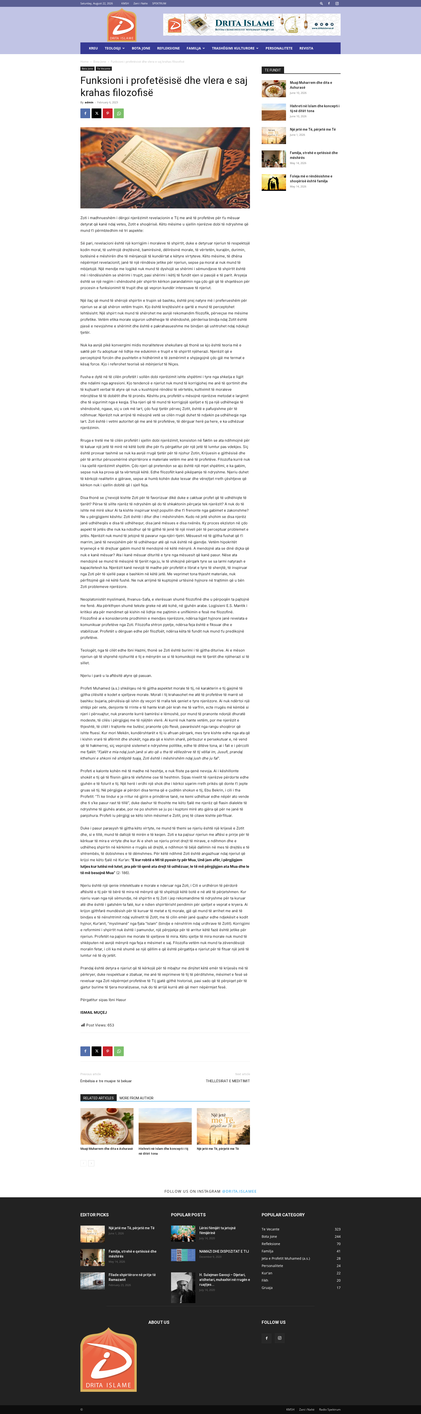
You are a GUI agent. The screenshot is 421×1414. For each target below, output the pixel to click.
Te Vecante (103, 68)
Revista (306, 48)
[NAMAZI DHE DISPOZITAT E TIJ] (183, 1255)
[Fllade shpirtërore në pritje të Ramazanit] (92, 1280)
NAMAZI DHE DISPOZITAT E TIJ (224, 1251)
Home (84, 61)
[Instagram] (337, 3)
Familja (194, 48)
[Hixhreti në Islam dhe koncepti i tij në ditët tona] (165, 1126)
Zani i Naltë (307, 1409)
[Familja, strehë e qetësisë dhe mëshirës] (274, 158)
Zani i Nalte (141, 3)
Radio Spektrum (330, 1409)
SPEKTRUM (159, 3)
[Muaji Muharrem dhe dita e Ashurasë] (107, 1126)
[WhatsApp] (119, 113)
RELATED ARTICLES (98, 1098)
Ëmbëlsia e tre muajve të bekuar (106, 1081)
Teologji (113, 48)
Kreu (93, 48)
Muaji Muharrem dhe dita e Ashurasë (106, 1149)
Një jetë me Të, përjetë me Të (218, 1149)
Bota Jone (141, 48)
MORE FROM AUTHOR (136, 1098)
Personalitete (279, 48)
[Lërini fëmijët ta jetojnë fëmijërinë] (183, 1234)
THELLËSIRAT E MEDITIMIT (228, 1081)
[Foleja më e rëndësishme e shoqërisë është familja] (274, 182)
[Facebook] (329, 3)
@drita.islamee (239, 1191)
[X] (96, 113)
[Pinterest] (108, 113)
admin (89, 102)
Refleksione (168, 48)
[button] (321, 3)
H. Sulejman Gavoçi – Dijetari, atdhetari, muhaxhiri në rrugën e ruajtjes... (224, 1280)
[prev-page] (83, 1163)
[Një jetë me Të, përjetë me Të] (223, 1126)
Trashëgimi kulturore (233, 48)
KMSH (125, 3)
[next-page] (91, 1163)
